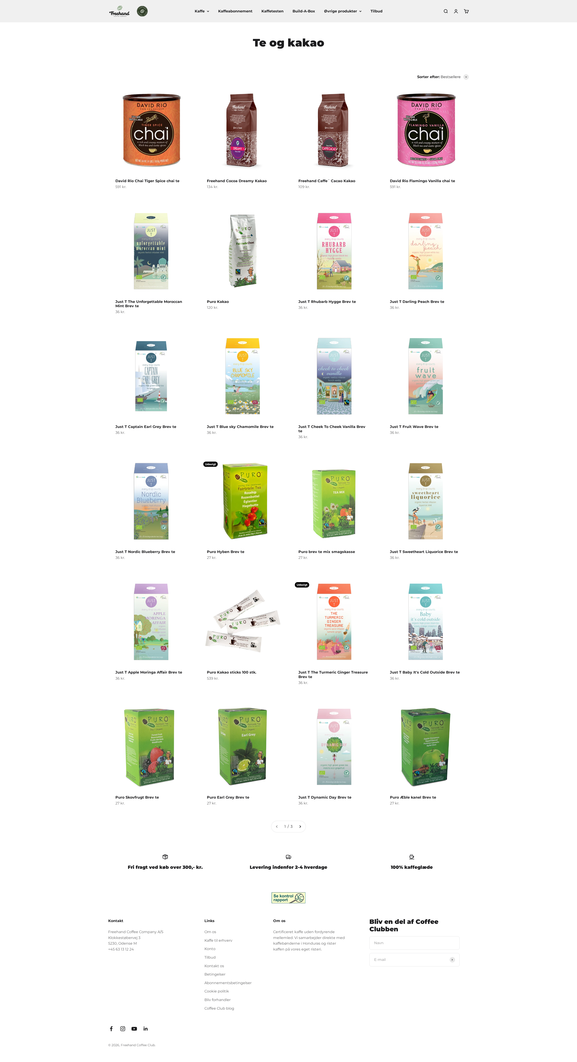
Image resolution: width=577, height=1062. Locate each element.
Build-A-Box (304, 11)
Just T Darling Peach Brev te (417, 302)
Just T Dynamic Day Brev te (324, 797)
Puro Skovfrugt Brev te (137, 797)
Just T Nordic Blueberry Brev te (145, 552)
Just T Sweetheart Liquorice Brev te (424, 552)
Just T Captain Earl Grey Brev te (145, 427)
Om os (210, 932)
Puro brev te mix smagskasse (326, 552)
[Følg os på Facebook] (111, 1029)
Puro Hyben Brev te (225, 552)
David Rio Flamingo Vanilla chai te (422, 181)
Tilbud (376, 11)
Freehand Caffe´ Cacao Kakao (326, 181)
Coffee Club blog (219, 1008)
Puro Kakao (218, 302)
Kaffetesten (272, 11)
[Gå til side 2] (300, 826)
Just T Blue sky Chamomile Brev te (240, 427)
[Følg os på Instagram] (123, 1029)
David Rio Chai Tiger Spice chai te (147, 181)
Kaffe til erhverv (218, 940)
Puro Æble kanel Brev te (413, 797)
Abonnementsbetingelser (228, 983)
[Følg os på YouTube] (134, 1029)
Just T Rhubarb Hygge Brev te (327, 302)
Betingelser (214, 974)
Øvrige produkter (340, 11)
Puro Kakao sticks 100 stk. (231, 672)
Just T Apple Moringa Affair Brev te (148, 672)
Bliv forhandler (217, 1000)
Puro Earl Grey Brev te (228, 797)
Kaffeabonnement (235, 11)
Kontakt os (214, 966)
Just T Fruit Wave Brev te (414, 427)
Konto (209, 949)
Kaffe (200, 11)
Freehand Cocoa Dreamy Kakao (237, 181)
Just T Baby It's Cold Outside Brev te (425, 672)
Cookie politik (216, 991)
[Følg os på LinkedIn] (146, 1029)
